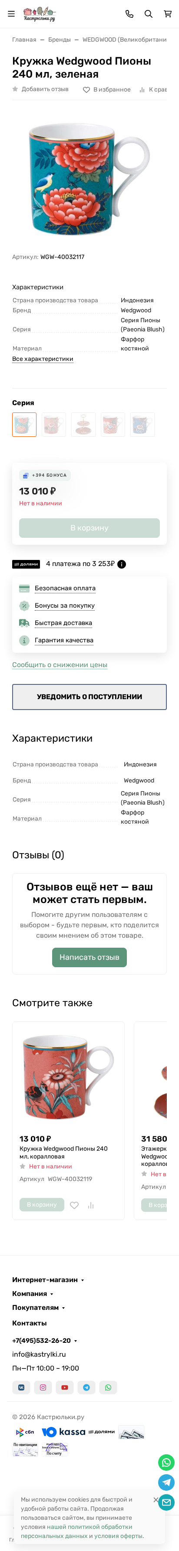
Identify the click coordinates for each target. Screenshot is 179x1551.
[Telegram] (86, 1387)
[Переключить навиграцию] (11, 14)
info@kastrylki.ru (39, 1354)
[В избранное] (74, 1205)
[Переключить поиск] (148, 14)
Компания (29, 1293)
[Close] (156, 1499)
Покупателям (35, 1307)
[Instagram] (43, 1387)
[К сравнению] (90, 1205)
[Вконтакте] (21, 1387)
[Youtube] (65, 1387)
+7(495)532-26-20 (41, 1341)
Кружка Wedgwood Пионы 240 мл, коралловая (64, 1152)
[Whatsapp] (108, 1387)
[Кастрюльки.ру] (39, 13)
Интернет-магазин (45, 1279)
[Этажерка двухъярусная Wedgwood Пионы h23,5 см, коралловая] (83, 424)
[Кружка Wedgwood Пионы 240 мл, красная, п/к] (113, 424)
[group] (89, 179)
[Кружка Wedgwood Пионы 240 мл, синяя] (142, 424)
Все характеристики (42, 359)
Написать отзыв (89, 957)
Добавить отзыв (45, 89)
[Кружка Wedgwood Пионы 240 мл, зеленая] (24, 424)
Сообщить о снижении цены (59, 665)
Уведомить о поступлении (89, 697)
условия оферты (118, 1536)
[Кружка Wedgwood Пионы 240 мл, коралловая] (54, 424)
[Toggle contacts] (129, 14)
